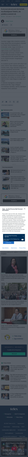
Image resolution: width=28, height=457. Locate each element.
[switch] (22, 239)
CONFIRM (8, 242)
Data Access (14, 248)
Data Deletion (5, 248)
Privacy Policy (22, 248)
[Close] (25, 209)
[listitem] (13, 236)
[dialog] (14, 228)
